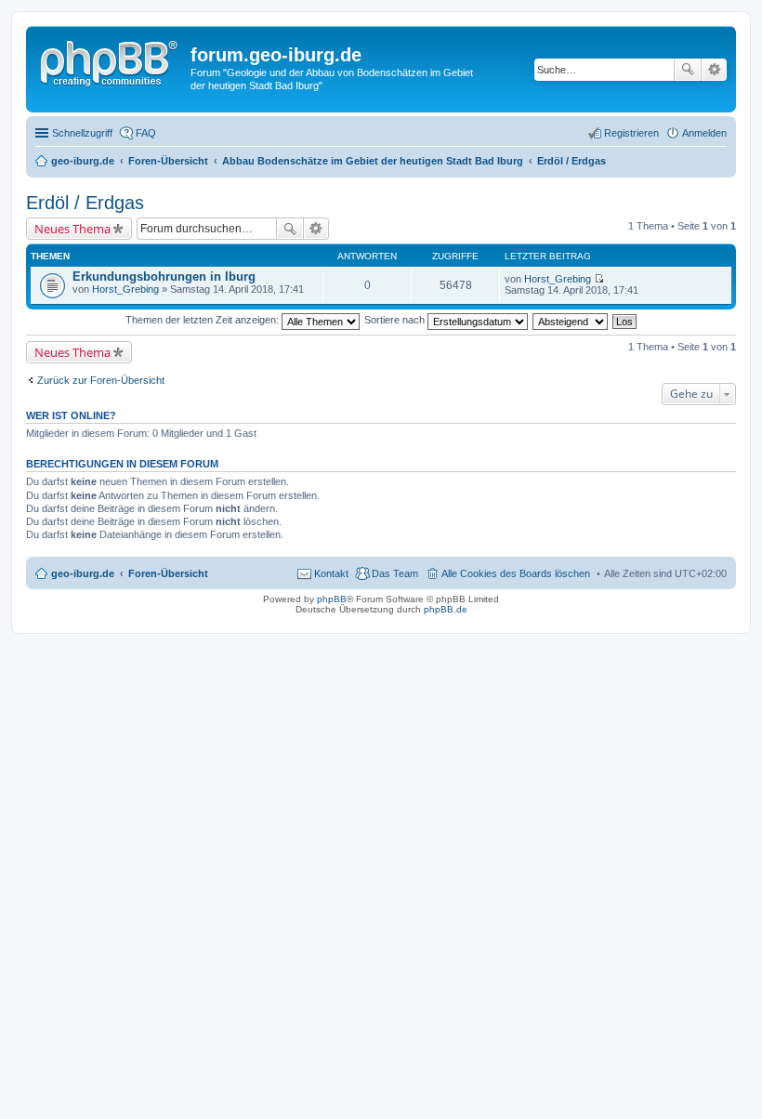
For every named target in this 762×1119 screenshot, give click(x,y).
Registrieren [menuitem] (631, 132)
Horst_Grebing (125, 289)
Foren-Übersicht (168, 573)
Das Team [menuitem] (395, 573)
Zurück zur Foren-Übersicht (100, 380)
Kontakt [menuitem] (331, 573)
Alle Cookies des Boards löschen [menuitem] (515, 573)
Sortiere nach (395, 319)
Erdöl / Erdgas (85, 202)
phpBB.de (445, 609)
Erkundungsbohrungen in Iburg (164, 276)
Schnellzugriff (82, 132)
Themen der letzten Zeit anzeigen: (203, 319)
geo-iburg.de (82, 573)
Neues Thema (72, 228)
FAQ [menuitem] (146, 132)
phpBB (332, 599)
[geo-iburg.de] (110, 60)
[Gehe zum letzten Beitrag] (599, 278)
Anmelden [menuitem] (704, 132)
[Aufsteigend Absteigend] (571, 319)
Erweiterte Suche (714, 70)
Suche (688, 70)
